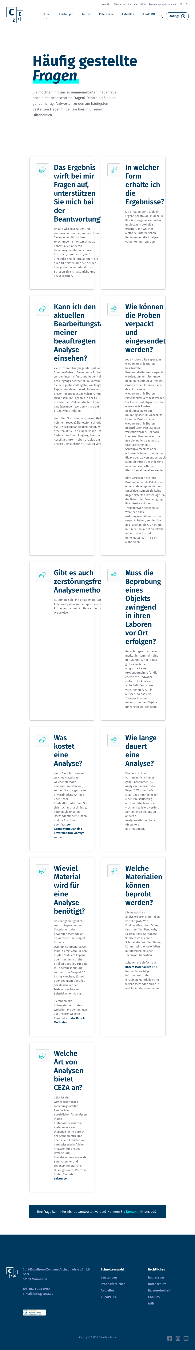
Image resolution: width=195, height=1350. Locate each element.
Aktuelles (128, 14)
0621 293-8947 (39, 1289)
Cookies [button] (154, 1297)
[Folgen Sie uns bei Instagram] (178, 1337)
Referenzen (106, 14)
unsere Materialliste (138, 967)
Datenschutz (157, 1284)
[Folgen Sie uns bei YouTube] (186, 1337)
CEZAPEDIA (149, 14)
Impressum (156, 1277)
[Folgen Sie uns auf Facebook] (169, 1337)
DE (180, 4)
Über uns (46, 16)
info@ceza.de (43, 1294)
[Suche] (161, 16)
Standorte (119, 4)
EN (187, 4)
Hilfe (143, 4)
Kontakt (106, 4)
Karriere (132, 4)
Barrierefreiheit (159, 1290)
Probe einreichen (113, 1284)
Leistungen (66, 14)
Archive (86, 14)
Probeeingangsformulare (162, 4)
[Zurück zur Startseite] (16, 16)
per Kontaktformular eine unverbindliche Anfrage (69, 829)
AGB (151, 1303)
